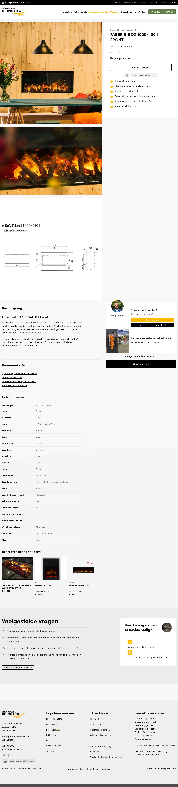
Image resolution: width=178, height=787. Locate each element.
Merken (114, 11)
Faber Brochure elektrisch (14, 385)
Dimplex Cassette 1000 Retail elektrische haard (16, 586)
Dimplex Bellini (43, 585)
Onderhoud (126, 11)
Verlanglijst (154, 2)
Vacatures (127, 2)
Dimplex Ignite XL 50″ (79, 585)
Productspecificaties (12, 377)
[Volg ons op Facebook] (172, 3)
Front (137, 30)
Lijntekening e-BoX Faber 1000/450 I (19, 373)
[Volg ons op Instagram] (175, 3)
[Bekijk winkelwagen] (143, 12)
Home (112, 30)
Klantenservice (139, 2)
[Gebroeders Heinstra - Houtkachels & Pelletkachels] (15, 12)
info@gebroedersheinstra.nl (15, 736)
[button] (135, 11)
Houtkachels (66, 11)
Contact (164, 2)
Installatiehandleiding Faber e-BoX (19, 381)
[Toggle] (4, 631)
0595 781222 (7, 739)
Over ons (117, 2)
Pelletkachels (80, 11)
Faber (34, 322)
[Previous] (2, 578)
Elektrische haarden (98, 11)
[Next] (100, 578)
